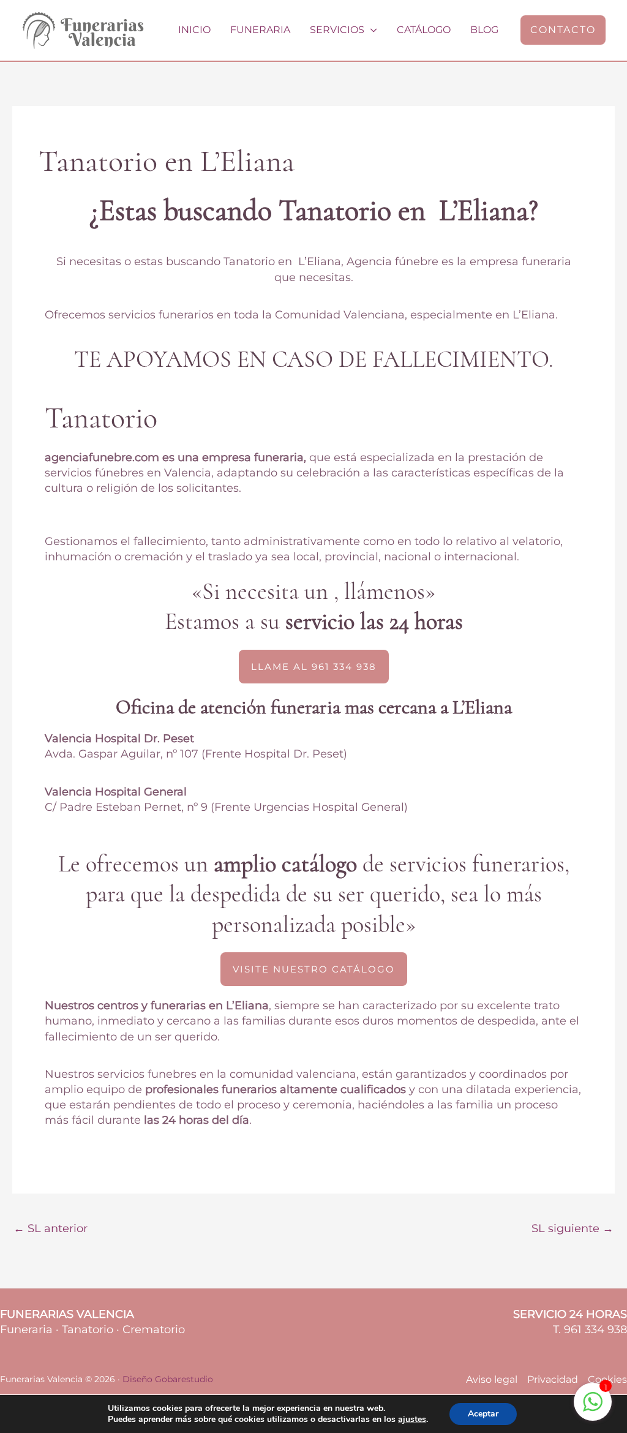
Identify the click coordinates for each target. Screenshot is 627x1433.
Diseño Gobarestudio (167, 1379)
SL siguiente (572, 1228)
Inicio (194, 30)
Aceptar (483, 1414)
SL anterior (50, 1228)
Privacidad (552, 1379)
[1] (593, 1408)
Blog (484, 30)
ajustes (412, 1419)
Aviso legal (491, 1379)
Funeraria (260, 30)
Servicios (337, 30)
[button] (563, 30)
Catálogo (424, 30)
